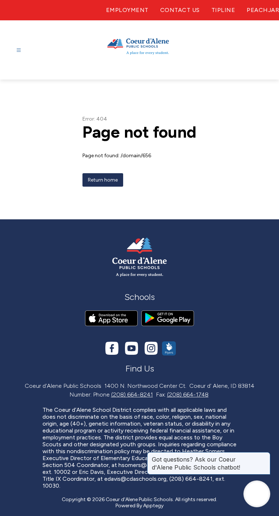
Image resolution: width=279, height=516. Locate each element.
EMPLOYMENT (127, 10)
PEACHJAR (263, 10)
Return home (103, 180)
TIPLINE (223, 10)
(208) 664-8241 (132, 394)
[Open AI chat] (256, 493)
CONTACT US (180, 10)
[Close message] (264, 455)
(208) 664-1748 (188, 394)
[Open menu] (19, 50)
